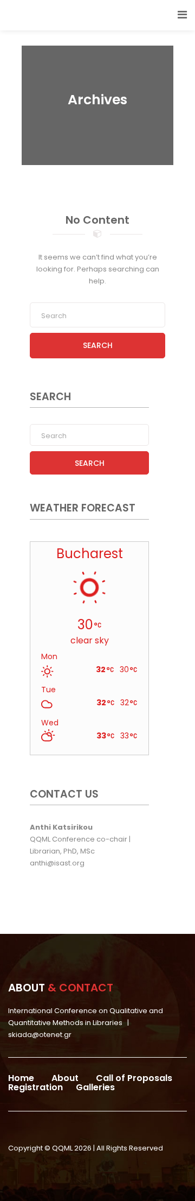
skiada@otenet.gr (40, 1034)
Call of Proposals (134, 1078)
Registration (35, 1087)
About (65, 1078)
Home (21, 1078)
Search (98, 345)
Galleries (95, 1087)
